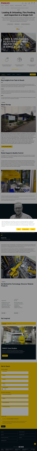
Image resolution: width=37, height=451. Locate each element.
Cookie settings (25, 229)
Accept (33, 229)
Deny (19, 229)
